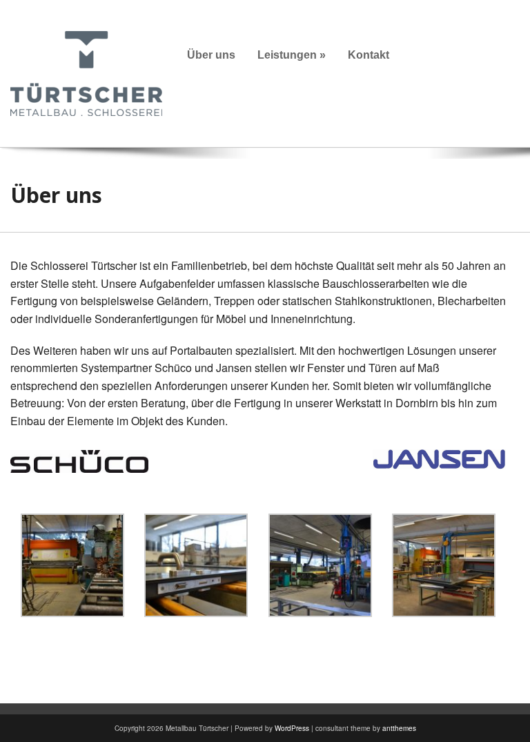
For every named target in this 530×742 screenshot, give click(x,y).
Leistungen (291, 55)
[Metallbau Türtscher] (86, 72)
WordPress (292, 728)
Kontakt (368, 55)
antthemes (399, 728)
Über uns (211, 55)
